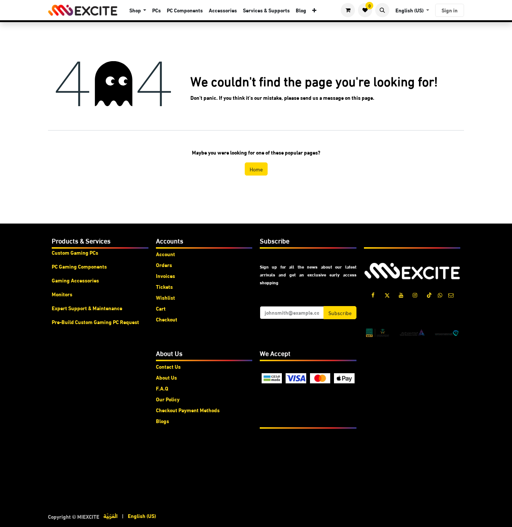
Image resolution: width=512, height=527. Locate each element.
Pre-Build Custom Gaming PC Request (95, 322)
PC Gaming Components (79, 266)
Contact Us (168, 366)
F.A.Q (162, 388)
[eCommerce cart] (348, 10)
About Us (166, 377)
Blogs (162, 421)
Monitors (62, 294)
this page (362, 97)
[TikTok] (429, 295)
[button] (382, 10)
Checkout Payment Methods (188, 410)
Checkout (166, 319)
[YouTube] (401, 295)
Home (256, 169)
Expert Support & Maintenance (87, 308)
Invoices (165, 276)
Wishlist (165, 297)
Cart (161, 308)
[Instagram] (415, 295)
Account (165, 254)
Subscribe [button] (340, 312)
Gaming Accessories (75, 280)
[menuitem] (138, 10)
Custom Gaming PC (74, 252)
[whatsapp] (440, 295)
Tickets (164, 286)
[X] (387, 295)
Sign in (450, 10)
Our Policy (168, 399)
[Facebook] (373, 295)
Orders (164, 265)
